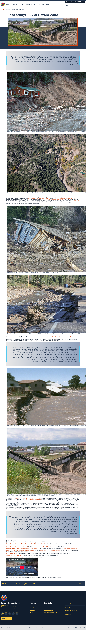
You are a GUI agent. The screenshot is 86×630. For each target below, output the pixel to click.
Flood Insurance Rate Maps (24, 498)
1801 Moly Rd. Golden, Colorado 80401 (15, 606)
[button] (3, 4)
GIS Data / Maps (48, 610)
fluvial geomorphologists (33, 499)
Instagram (9, 613)
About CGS (68, 604)
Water (27, 4)
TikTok (17, 613)
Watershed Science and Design (15, 557)
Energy (8, 4)
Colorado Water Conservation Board (38, 198)
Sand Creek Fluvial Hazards (14, 555)
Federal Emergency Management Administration (20, 550)
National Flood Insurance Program (50, 550)
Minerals (21, 4)
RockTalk (46, 608)
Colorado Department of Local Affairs (68, 198)
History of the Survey (71, 610)
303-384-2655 (5, 611)
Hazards (14, 4)
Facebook (6, 613)
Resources (33, 548)
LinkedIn (2, 613)
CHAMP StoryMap (39, 543)
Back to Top (5, 618)
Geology (33, 4)
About (48, 4)
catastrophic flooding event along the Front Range (64, 336)
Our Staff (67, 607)
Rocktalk (7, 9)
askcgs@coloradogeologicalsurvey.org (11, 609)
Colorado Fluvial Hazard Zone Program (45, 546)
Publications (41, 4)
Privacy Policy (42, 627)
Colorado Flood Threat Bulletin (69, 548)
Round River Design (12, 553)
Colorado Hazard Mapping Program (55, 199)
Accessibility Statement (50, 612)
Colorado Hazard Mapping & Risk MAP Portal (19, 543)
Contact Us (68, 614)
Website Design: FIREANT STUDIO (76, 627)
